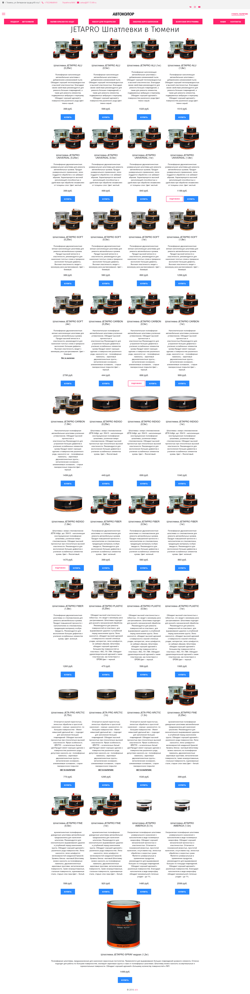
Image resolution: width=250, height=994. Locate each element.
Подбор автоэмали (20, 22)
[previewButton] (174, 199)
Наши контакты (229, 22)
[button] (68, 117)
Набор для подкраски (104, 22)
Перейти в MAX (68, 3)
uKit (136, 990)
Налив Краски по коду (62, 22)
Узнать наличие (240, 14)
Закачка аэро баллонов (146, 22)
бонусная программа (187, 22)
